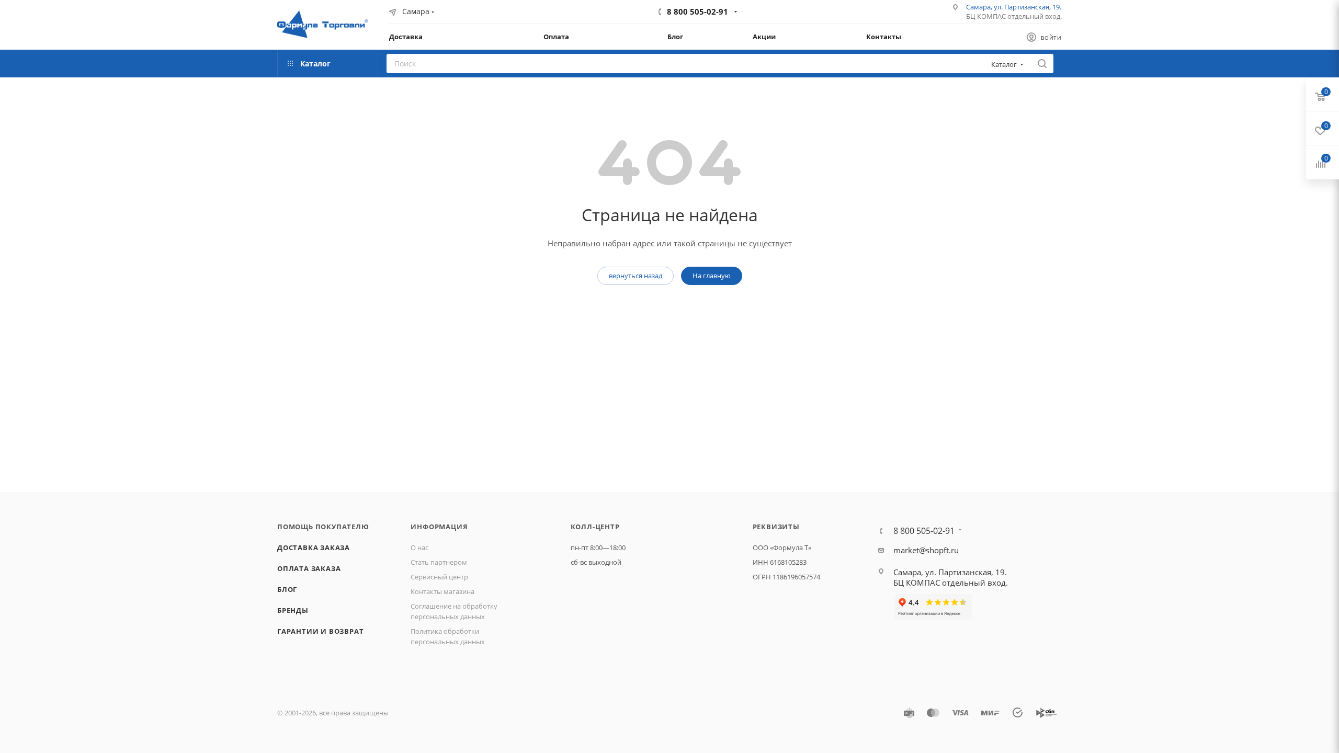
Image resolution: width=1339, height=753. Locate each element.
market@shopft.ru (926, 550)
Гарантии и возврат (320, 631)
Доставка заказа (313, 547)
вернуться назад (635, 275)
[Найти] (1042, 63)
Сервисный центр (439, 576)
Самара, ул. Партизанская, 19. (1013, 7)
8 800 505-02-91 (697, 11)
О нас (419, 547)
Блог (287, 589)
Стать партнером (439, 562)
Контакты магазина (442, 591)
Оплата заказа (309, 568)
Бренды (293, 610)
